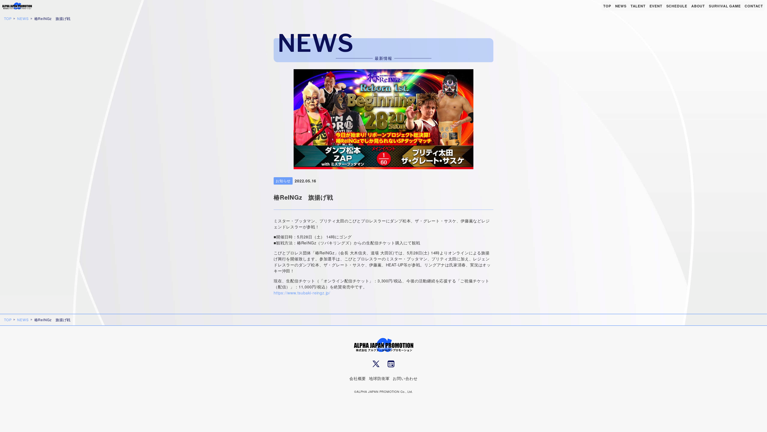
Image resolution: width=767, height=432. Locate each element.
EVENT (656, 5)
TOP (607, 5)
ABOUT (698, 5)
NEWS (621, 5)
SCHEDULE (676, 5)
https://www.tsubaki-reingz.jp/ (302, 293)
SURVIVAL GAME (725, 5)
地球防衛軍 (379, 378)
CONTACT (754, 5)
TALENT (638, 5)
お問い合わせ (405, 378)
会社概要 (357, 378)
